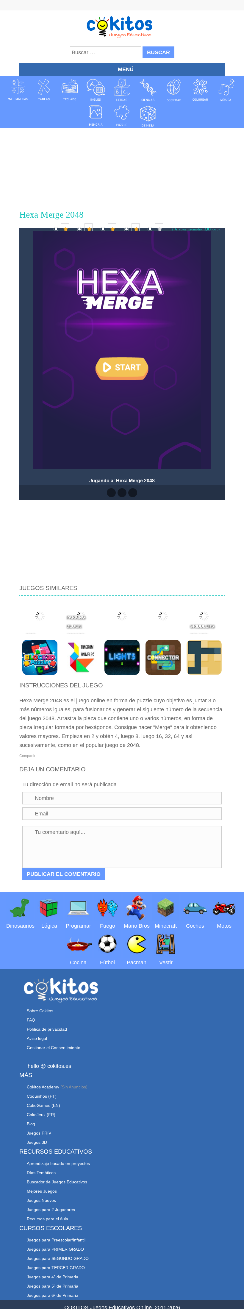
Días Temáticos (41, 1172)
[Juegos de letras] (122, 90)
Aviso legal (37, 1038)
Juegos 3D (37, 1142)
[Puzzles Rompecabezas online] (122, 115)
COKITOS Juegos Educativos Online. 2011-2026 (122, 1308)
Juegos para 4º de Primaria (52, 1276)
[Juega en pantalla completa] (122, 492)
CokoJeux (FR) (41, 1114)
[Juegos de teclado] (70, 90)
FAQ (31, 1020)
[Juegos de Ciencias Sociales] (174, 90)
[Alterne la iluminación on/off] (111, 492)
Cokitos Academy (43, 1087)
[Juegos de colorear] (200, 90)
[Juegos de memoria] (96, 115)
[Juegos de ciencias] (148, 90)
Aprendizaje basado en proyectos (58, 1163)
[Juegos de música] (226, 90)
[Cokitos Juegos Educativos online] (122, 26)
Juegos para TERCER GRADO (56, 1267)
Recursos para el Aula (47, 1218)
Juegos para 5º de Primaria (52, 1286)
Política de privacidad (47, 1029)
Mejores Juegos (42, 1191)
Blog (31, 1123)
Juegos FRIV (39, 1133)
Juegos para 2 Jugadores (51, 1209)
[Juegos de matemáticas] (18, 90)
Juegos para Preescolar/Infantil (56, 1240)
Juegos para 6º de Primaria (52, 1295)
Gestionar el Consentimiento (53, 1047)
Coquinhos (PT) (42, 1096)
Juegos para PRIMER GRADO (55, 1249)
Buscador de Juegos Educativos (57, 1182)
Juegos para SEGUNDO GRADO (58, 1258)
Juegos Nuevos (41, 1200)
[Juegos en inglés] (96, 90)
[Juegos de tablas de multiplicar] (44, 90)
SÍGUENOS (122, 6)
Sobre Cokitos (40, 1010)
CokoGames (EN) (43, 1105)
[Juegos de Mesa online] (148, 115)
